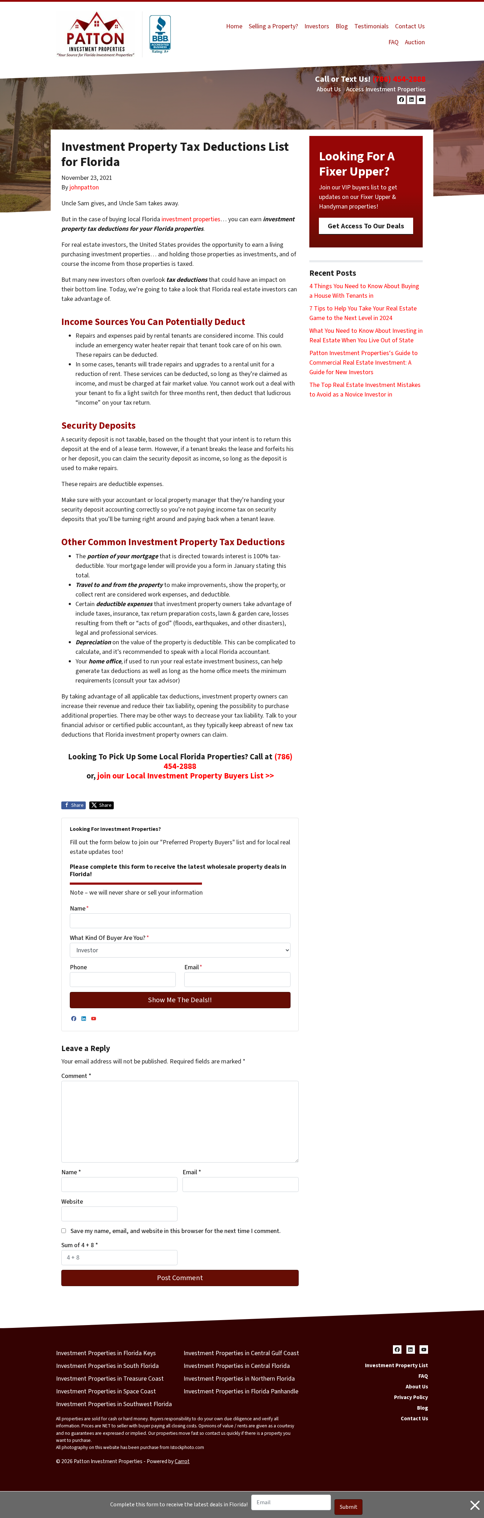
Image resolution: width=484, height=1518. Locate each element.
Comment (76, 1076)
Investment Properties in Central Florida (237, 1366)
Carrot (182, 1461)
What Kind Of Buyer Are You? (109, 938)
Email (193, 967)
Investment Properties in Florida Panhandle (241, 1391)
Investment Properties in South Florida (107, 1366)
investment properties (190, 219)
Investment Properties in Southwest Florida (114, 1404)
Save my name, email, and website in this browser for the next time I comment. (176, 1231)
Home (234, 26)
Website (72, 1201)
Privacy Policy (411, 1397)
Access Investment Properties (386, 89)
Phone (78, 967)
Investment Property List (396, 1365)
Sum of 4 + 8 (79, 1245)
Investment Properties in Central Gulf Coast (241, 1353)
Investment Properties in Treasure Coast (110, 1378)
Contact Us (410, 26)
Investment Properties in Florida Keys (106, 1353)
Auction (415, 42)
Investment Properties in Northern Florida (239, 1378)
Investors (316, 26)
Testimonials (371, 26)
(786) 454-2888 (399, 79)
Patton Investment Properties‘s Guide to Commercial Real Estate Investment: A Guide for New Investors (363, 363)
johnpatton (84, 187)
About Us (329, 89)
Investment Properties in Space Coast (106, 1391)
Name (79, 908)
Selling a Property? (273, 26)
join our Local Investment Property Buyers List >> (185, 776)
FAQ (393, 42)
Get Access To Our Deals (366, 226)
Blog (342, 26)
